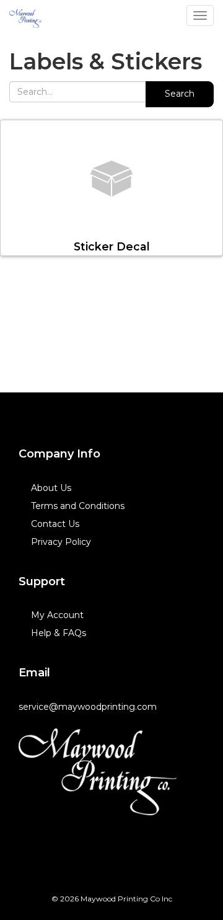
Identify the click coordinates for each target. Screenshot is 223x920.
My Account (57, 615)
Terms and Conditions (78, 505)
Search (180, 93)
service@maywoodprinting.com (88, 706)
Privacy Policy (61, 541)
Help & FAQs (58, 633)
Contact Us (55, 523)
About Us (51, 487)
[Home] (98, 772)
